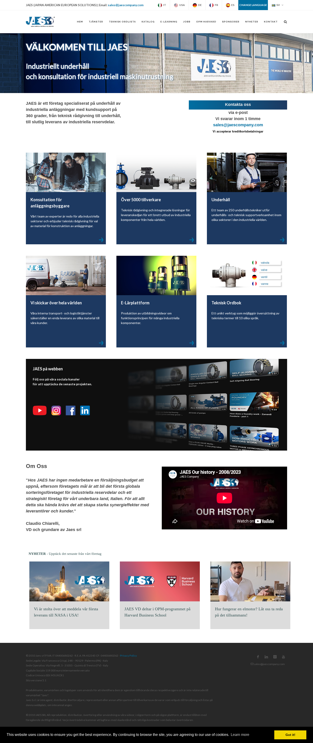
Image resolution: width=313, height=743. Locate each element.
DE (199, 5)
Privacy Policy (128, 655)
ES (232, 5)
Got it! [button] (290, 735)
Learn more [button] (240, 735)
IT (164, 5)
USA (181, 5)
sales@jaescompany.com (125, 5)
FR (216, 5)
